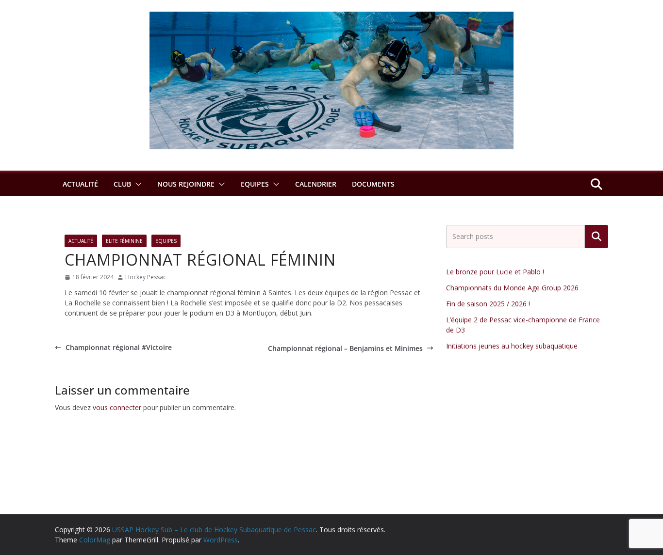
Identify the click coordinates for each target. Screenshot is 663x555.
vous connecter (117, 407)
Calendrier (315, 184)
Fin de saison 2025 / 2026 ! (488, 303)
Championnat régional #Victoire (119, 347)
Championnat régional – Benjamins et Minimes (345, 348)
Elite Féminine (124, 241)
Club (122, 184)
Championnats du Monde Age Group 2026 (512, 287)
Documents (373, 184)
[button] (136, 184)
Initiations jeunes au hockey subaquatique (512, 345)
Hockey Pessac (145, 277)
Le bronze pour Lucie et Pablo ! (495, 271)
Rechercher (596, 236)
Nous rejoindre (186, 184)
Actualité (80, 184)
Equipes (255, 184)
